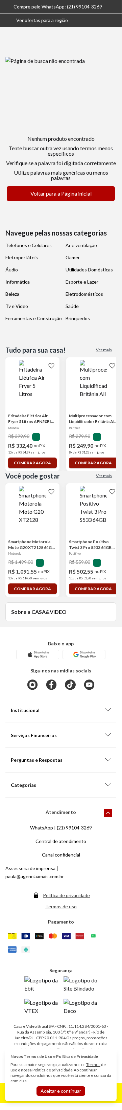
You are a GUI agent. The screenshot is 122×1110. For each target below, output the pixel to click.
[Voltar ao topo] (108, 813)
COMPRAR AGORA (32, 462)
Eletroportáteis (21, 257)
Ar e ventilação (81, 245)
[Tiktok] (70, 684)
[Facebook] (51, 684)
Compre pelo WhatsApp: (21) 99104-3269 (58, 6)
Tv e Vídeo (16, 306)
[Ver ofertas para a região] (113, 20)
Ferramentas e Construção (33, 318)
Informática (17, 282)
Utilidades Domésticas (89, 269)
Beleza (12, 294)
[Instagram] (32, 684)
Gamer (73, 257)
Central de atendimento (60, 841)
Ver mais (104, 349)
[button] (36, 20)
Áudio (11, 269)
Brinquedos (78, 318)
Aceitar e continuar (61, 1091)
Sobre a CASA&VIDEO (39, 611)
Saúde (72, 306)
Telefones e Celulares (28, 245)
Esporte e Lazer (82, 282)
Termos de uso (61, 906)
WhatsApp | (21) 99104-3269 (61, 827)
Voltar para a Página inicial (61, 193)
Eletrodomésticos (84, 294)
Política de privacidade (66, 895)
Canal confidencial (61, 855)
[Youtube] (89, 684)
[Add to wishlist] (51, 365)
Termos (93, 1064)
